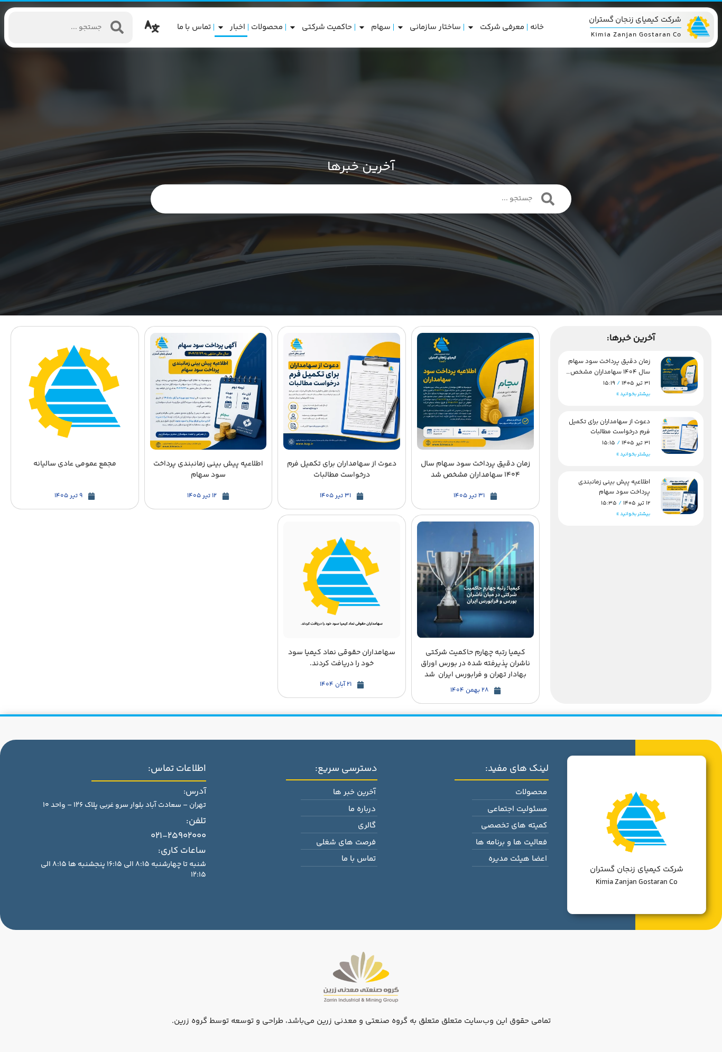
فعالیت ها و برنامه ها (511, 842)
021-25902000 (178, 836)
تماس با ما (194, 27)
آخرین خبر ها (354, 792)
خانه (537, 27)
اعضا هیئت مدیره (517, 859)
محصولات (267, 27)
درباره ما (362, 809)
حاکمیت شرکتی (327, 27)
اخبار (237, 27)
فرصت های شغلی (346, 842)
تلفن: (196, 821)
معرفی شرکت (502, 27)
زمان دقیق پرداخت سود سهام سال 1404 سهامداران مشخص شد (609, 372)
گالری (367, 826)
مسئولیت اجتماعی (517, 809)
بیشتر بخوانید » (633, 394)
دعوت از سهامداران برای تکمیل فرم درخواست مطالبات (609, 427)
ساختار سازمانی (435, 27)
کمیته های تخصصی (514, 826)
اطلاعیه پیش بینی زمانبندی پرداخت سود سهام (614, 487)
